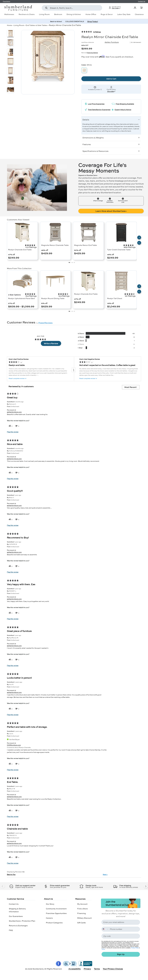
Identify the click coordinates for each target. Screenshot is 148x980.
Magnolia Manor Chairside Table (55, 245)
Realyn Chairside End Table (20, 249)
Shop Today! (92, 21)
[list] (48, 56)
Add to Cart (111, 78)
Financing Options (92, 53)
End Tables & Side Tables (36, 25)
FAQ (11, 930)
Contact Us (14, 904)
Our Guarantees (16, 916)
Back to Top (11, 874)
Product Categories (54, 922)
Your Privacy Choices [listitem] (113, 968)
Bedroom (58, 14)
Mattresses (9, 14)
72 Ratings (97, 32)
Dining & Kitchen (74, 14)
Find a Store (82, 908)
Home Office (90, 14)
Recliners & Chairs (27, 14)
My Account (82, 904)
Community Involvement (56, 908)
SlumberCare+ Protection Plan (22, 921)
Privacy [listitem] (87, 968)
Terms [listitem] (97, 968)
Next (105, 874)
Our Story (50, 904)
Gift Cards (81, 922)
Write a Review (51, 343)
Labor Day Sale (123, 14)
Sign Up (120, 954)
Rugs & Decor (107, 14)
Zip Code (115, 8)
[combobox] (72, 8)
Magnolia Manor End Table (85, 245)
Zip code (110, 91)
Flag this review (12, 432)
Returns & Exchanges (18, 925)
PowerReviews (45, 322)
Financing (81, 913)
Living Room (44, 14)
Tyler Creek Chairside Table (119, 249)
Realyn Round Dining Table (52, 298)
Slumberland (38, 969)
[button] (141, 8)
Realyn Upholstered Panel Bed (21, 298)
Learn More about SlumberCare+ (111, 211)
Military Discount (84, 918)
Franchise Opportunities (56, 913)
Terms (103, 949)
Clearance (139, 14)
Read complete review (17, 378)
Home (9, 25)
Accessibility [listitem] (74, 968)
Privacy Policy (135, 947)
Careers (49, 918)
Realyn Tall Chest (114, 298)
